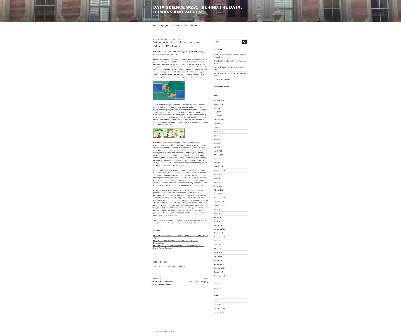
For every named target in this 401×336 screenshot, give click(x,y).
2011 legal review (167, 117)
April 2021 (217, 147)
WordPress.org (219, 312)
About (155, 26)
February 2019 (218, 225)
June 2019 (217, 213)
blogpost (217, 288)
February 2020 (219, 190)
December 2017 (219, 264)
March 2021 (218, 151)
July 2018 (217, 241)
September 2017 (219, 276)
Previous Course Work (179, 26)
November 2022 (219, 100)
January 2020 (218, 194)
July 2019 (217, 209)
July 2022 (217, 108)
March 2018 (218, 252)
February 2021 (218, 155)
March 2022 (218, 116)
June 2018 (217, 245)
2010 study (159, 105)
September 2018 (219, 237)
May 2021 (217, 143)
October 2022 (218, 104)
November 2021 (219, 123)
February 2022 (218, 120)
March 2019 (218, 221)
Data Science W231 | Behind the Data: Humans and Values (197, 9)
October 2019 (218, 206)
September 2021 (219, 131)
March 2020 (218, 186)
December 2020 (219, 159)
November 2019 (219, 202)
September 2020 (219, 170)
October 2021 (218, 127)
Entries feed (218, 304)
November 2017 (219, 268)
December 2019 (219, 198)
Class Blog (195, 26)
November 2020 (219, 163)
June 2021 (217, 139)
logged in (166, 266)
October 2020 (218, 166)
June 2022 (217, 112)
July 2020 (217, 174)
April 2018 (217, 248)
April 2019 (217, 217)
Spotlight (164, 26)
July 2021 (217, 135)
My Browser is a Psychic (222, 80)
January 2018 (218, 260)
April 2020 (217, 182)
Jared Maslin (174, 39)
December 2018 (219, 229)
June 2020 (217, 178)
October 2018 (218, 233)
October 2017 (218, 272)
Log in (216, 300)
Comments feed (219, 308)
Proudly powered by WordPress (163, 331)
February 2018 (218, 256)
